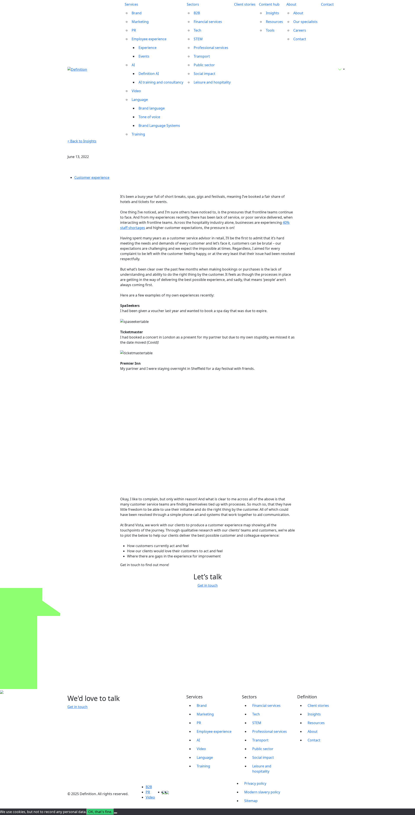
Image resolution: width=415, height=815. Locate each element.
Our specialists (305, 21)
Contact (299, 39)
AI (133, 65)
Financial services (208, 21)
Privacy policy (255, 783)
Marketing (140, 21)
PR (134, 30)
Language (140, 99)
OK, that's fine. (100, 811)
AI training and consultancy (161, 82)
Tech (197, 30)
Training (138, 134)
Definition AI (149, 73)
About (291, 4)
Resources (274, 21)
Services (131, 4)
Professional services (211, 47)
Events (144, 56)
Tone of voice (149, 116)
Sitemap (251, 800)
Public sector (204, 65)
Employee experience (149, 39)
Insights (272, 13)
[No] (115, 813)
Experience (147, 47)
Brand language (152, 108)
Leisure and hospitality (212, 82)
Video (136, 91)
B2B (197, 13)
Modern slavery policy (262, 792)
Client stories (244, 4)
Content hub (269, 4)
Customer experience (91, 177)
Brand (137, 13)
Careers (299, 30)
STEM (198, 39)
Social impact (204, 73)
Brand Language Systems (159, 125)
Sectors (193, 4)
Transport (202, 56)
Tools (270, 30)
